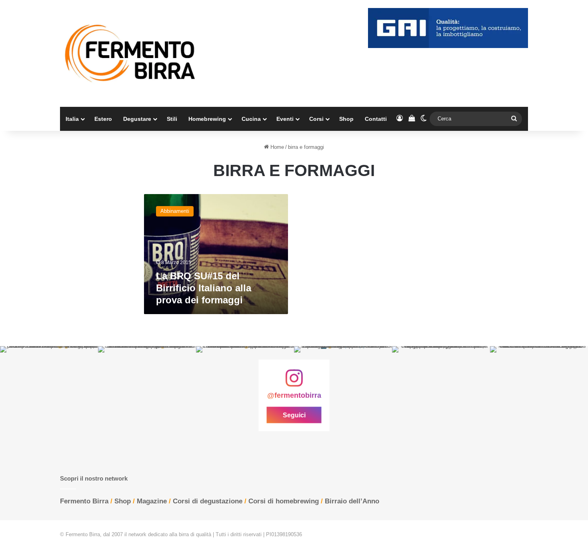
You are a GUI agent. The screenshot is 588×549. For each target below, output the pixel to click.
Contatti (376, 119)
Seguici (294, 414)
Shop (346, 119)
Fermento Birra (84, 501)
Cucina (251, 119)
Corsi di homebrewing (283, 501)
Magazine (152, 501)
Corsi (316, 119)
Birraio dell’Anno (352, 501)
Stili (172, 119)
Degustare (137, 119)
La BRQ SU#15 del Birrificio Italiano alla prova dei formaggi (203, 287)
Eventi (285, 119)
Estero (103, 119)
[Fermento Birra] (131, 53)
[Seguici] (294, 382)
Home (276, 147)
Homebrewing (207, 119)
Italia (72, 119)
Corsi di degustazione (207, 501)
